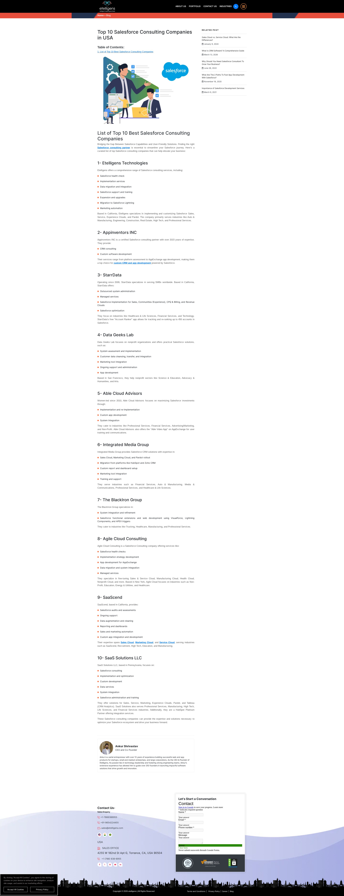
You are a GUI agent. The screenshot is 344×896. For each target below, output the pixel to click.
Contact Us (210, 6)
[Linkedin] (120, 864)
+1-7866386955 (109, 817)
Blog (232, 891)
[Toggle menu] (244, 6)
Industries (226, 6)
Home (100, 15)
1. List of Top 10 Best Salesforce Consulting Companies (125, 51)
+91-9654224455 (110, 822)
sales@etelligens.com (112, 828)
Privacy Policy (214, 891)
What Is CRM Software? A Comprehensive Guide (223, 51)
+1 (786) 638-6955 (111, 858)
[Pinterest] (110, 864)
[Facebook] (99, 864)
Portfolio (195, 6)
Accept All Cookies (15, 889)
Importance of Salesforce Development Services (223, 88)
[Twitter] (105, 864)
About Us (180, 6)
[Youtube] (115, 864)
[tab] (99, 835)
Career (225, 891)
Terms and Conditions (196, 891)
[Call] (235, 6)
